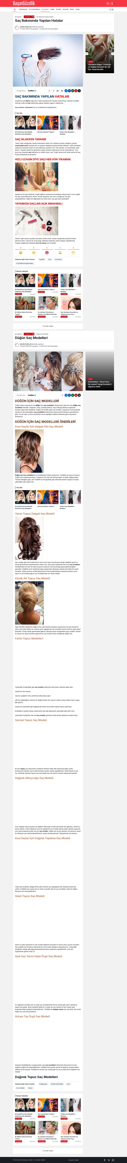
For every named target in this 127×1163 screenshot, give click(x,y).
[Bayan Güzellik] (24, 3)
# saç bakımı (58, 259)
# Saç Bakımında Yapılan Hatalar (24, 263)
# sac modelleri (20, 1088)
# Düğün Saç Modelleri (57, 1084)
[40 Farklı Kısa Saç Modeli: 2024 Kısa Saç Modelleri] (25, 125)
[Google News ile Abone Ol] (21, 90)
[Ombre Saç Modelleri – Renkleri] (70, 125)
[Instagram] (113, 1160)
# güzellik (41, 259)
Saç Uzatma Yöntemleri (24, 107)
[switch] (111, 9)
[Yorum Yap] (53, 90)
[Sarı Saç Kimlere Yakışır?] (47, 125)
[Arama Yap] (108, 3)
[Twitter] (109, 1160)
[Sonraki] (112, 53)
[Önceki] (87, 53)
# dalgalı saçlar (43, 1084)
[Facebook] (105, 1160)
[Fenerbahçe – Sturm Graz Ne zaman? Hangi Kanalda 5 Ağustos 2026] (100, 371)
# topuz (30, 1088)
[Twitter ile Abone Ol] (32, 90)
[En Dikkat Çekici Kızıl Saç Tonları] (25, 307)
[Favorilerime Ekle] (49, 90)
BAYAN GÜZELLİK (25, 27)
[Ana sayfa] (15, 9)
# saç (49, 259)
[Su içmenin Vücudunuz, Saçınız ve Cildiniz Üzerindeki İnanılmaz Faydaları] (48, 307)
